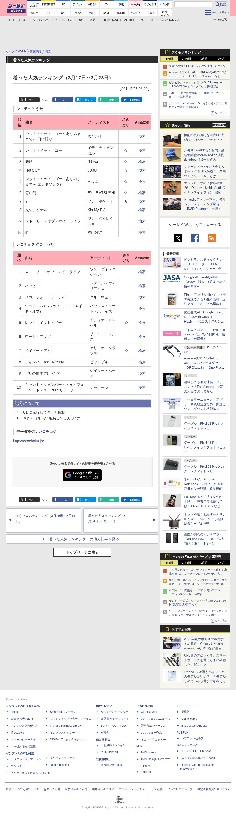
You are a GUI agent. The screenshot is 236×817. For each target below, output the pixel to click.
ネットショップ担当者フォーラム (70, 718)
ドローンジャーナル (23, 739)
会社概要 (157, 789)
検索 (142, 136)
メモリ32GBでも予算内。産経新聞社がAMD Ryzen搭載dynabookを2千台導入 (204, 154)
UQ (81, 19)
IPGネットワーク (187, 745)
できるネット (19, 766)
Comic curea (189, 718)
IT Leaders (17, 732)
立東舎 (105, 732)
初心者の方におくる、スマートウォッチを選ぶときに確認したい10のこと (205, 660)
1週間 (203, 58)
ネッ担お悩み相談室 (23, 746)
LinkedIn (135, 99)
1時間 (169, 58)
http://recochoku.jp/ (28, 441)
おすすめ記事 (181, 629)
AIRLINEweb (149, 711)
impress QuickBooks (194, 725)
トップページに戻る (82, 552)
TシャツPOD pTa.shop (196, 751)
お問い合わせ (52, 789)
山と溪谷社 (103, 739)
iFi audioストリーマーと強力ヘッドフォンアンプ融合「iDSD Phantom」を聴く (204, 204)
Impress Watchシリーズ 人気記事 (196, 556)
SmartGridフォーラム (63, 711)
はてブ (89, 99)
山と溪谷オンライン (113, 745)
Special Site (181, 125)
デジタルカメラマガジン (26, 759)
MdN (139, 746)
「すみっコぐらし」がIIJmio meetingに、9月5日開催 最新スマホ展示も (204, 334)
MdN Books (148, 752)
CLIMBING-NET (111, 752)
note (111, 99)
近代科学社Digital (112, 765)
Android (129, 19)
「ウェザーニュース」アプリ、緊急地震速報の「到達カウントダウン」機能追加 (205, 404)
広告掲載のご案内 (76, 789)
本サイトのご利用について (22, 789)
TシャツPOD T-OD (113, 725)
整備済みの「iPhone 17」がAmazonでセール (197, 66)
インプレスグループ (180, 789)
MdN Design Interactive (155, 759)
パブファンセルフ (192, 738)
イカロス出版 (144, 706)
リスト (46, 99)
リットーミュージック (114, 711)
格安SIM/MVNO (170, 19)
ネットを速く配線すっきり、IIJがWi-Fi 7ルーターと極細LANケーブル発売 (205, 518)
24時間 (186, 58)
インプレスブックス (62, 758)
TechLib (146, 771)
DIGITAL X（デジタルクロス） (69, 739)
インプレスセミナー (62, 732)
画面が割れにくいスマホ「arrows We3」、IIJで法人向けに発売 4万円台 (204, 538)
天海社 (185, 711)
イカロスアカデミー (153, 739)
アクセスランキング (186, 52)
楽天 (92, 19)
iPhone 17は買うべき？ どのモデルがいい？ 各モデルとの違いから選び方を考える (205, 676)
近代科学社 (103, 759)
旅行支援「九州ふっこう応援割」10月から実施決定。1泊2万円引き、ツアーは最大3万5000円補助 (198, 583)
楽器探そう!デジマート (115, 718)
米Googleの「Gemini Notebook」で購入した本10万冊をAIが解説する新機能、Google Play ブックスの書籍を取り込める (205, 488)
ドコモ (13, 19)
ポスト (32, 99)
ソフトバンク (41, 19)
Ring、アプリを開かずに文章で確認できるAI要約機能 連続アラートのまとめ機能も (205, 299)
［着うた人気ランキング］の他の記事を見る (82, 539)
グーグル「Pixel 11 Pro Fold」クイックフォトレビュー (205, 447)
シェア (66, 99)
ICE (179, 706)
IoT (153, 19)
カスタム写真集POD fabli (198, 758)
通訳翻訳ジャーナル (153, 725)
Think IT (16, 711)
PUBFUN (183, 732)
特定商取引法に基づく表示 (213, 789)
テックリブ (143, 766)
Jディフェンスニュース (155, 718)
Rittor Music (104, 706)
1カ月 (221, 58)
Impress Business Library (66, 725)
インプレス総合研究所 (24, 725)
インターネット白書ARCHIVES (30, 773)
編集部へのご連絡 (103, 789)
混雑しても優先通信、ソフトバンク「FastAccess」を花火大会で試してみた (205, 386)
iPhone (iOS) (110, 19)
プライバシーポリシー (133, 789)
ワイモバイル (64, 19)
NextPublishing (59, 765)
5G (142, 19)
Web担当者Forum (22, 718)
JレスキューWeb (151, 732)
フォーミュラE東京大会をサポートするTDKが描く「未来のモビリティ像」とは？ (205, 171)
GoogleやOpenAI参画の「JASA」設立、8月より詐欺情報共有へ (205, 281)
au (25, 19)
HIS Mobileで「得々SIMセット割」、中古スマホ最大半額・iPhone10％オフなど (204, 501)
